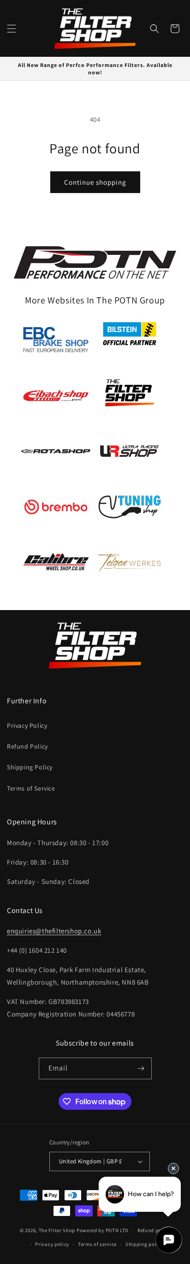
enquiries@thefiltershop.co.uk (54, 930)
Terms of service (97, 1244)
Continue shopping (95, 182)
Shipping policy (144, 1244)
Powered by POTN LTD (103, 1230)
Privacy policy (52, 1244)
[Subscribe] (141, 1068)
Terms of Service (31, 788)
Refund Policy (27, 746)
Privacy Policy (27, 725)
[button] (11, 28)
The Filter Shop (57, 1230)
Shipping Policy (30, 767)
